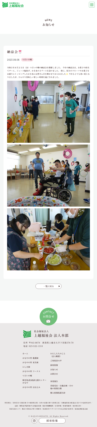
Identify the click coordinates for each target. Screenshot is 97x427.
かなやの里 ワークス (31, 371)
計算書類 (58, 405)
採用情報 (54, 365)
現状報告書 (77, 405)
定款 (16, 405)
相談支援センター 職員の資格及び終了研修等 (25, 408)
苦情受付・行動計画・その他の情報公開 (61, 387)
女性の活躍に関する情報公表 (49, 402)
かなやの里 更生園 (30, 362)
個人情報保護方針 (57, 393)
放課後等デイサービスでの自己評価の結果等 (58, 408)
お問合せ (54, 374)
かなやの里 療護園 (30, 358)
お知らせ (54, 369)
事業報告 (54, 381)
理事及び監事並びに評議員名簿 (30, 405)
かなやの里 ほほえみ (31, 387)
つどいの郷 (27, 59)
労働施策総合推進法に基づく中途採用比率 (76, 402)
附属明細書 (67, 405)
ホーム (25, 353)
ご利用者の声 (56, 360)
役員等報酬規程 (47, 405)
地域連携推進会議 (81, 408)
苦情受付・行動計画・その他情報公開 (25, 402)
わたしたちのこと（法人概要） (57, 355)
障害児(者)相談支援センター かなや (34, 381)
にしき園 (26, 367)
